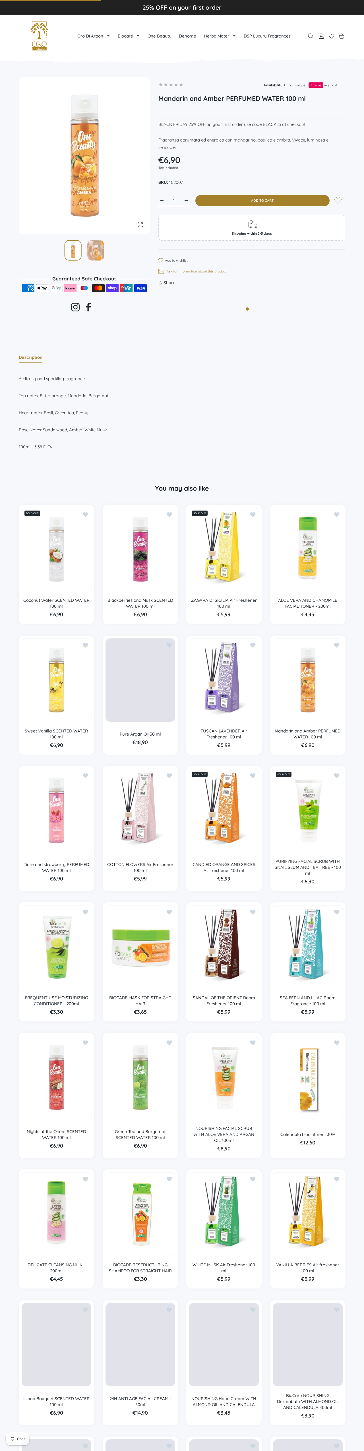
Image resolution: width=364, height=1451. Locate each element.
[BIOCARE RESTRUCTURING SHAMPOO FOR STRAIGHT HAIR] (140, 1214)
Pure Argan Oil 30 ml (140, 734)
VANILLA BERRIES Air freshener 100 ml (307, 1268)
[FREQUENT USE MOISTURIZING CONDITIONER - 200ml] (56, 946)
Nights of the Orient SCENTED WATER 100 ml (56, 1134)
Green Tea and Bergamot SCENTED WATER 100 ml (140, 1134)
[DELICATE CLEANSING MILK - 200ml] (56, 1214)
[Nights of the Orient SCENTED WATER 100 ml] (56, 1077)
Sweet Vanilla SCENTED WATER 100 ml (56, 734)
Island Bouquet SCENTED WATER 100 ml (56, 1401)
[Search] (310, 36)
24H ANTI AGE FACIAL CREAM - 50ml (140, 1401)
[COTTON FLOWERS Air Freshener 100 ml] (140, 810)
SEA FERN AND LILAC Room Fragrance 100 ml (308, 1001)
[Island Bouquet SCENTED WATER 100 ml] (56, 1344)
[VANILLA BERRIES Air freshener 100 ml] (308, 1214)
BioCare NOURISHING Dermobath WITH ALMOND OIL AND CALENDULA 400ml (307, 1401)
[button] (131, 156)
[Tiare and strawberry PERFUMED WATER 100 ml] (56, 810)
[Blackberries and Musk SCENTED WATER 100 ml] (140, 549)
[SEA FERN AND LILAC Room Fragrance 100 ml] (308, 946)
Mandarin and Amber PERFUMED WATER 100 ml (308, 734)
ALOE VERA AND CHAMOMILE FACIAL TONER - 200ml (307, 603)
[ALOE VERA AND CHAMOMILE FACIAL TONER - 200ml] (308, 549)
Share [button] (169, 282)
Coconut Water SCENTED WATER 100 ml (56, 603)
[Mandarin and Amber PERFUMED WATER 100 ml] (308, 680)
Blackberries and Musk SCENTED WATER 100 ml (140, 603)
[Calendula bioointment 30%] (308, 1077)
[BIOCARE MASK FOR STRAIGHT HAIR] (140, 946)
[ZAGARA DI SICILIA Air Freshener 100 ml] (224, 549)
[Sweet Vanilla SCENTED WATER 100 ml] (56, 680)
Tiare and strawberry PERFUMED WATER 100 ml (56, 867)
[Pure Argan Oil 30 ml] (140, 680)
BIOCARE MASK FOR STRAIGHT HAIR (140, 1001)
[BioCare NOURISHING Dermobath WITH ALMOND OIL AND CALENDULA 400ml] (308, 1344)
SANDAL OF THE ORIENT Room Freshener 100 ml (224, 1001)
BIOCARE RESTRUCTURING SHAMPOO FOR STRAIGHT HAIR (140, 1268)
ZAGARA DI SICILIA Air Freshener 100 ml (224, 603)
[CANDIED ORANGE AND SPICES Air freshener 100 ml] (224, 810)
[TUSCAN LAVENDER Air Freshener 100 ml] (224, 680)
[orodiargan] (39, 36)
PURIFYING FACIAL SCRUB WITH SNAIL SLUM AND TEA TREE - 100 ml (307, 867)
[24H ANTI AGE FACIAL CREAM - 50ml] (140, 1344)
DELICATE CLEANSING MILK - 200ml (56, 1268)
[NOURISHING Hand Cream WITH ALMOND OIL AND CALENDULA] (224, 1344)
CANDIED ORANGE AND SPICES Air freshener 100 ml (224, 867)
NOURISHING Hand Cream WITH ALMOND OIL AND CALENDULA (223, 1401)
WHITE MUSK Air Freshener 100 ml (224, 1268)
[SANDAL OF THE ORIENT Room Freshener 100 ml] (224, 946)
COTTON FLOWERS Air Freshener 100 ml (140, 867)
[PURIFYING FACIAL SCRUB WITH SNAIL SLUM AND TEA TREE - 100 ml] (308, 810)
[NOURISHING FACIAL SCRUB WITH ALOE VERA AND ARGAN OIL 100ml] (224, 1077)
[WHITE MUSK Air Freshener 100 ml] (224, 1214)
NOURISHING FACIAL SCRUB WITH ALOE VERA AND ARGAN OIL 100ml (223, 1134)
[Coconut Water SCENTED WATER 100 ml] (56, 549)
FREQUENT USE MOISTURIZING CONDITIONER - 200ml (56, 1001)
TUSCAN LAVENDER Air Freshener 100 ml (223, 734)
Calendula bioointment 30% (307, 1134)
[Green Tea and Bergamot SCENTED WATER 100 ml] (140, 1077)
